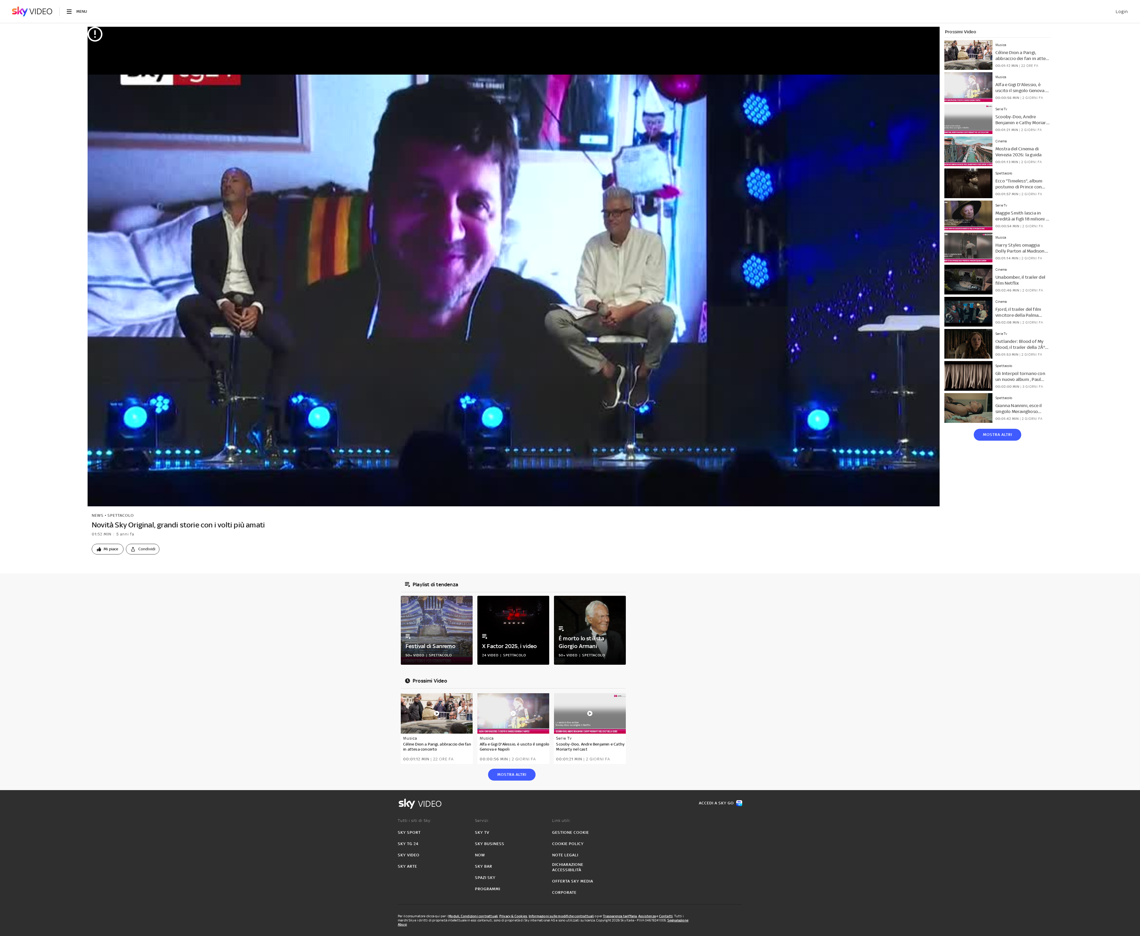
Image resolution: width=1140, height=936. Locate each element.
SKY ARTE (407, 866)
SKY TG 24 (408, 844)
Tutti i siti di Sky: (414, 820)
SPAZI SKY (485, 877)
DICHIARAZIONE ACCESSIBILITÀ (567, 867)
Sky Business (489, 844)
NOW (480, 855)
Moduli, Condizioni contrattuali (473, 916)
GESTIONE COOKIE (570, 832)
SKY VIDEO (408, 855)
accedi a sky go (716, 803)
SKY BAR (483, 866)
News (98, 515)
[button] (108, 549)
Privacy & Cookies (513, 916)
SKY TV (482, 832)
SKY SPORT (409, 832)
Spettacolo (120, 515)
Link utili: (561, 820)
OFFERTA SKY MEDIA (572, 881)
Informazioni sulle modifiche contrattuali (561, 916)
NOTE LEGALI (565, 855)
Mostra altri (997, 434)
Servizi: (482, 820)
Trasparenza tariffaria (620, 916)
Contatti (666, 916)
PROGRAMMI (487, 889)
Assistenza (647, 916)
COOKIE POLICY (568, 844)
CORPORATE (564, 892)
